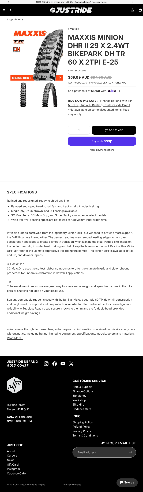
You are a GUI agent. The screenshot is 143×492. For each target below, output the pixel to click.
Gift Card (13, 464)
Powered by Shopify (35, 484)
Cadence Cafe (82, 409)
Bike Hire (78, 404)
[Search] (11, 10)
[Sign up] (130, 452)
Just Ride (19, 484)
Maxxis (19, 19)
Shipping (90, 82)
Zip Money (79, 395)
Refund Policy (82, 426)
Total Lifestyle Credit (116, 105)
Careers (12, 455)
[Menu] (4, 10)
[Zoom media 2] (23, 94)
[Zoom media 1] (36, 54)
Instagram (13, 469)
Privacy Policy (82, 431)
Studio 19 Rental (90, 105)
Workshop (79, 400)
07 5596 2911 (23, 416)
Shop (10, 19)
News (10, 460)
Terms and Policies (71, 484)
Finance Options (83, 391)
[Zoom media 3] (50, 94)
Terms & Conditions (85, 435)
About (11, 451)
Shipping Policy (83, 422)
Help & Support (82, 386)
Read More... (15, 338)
